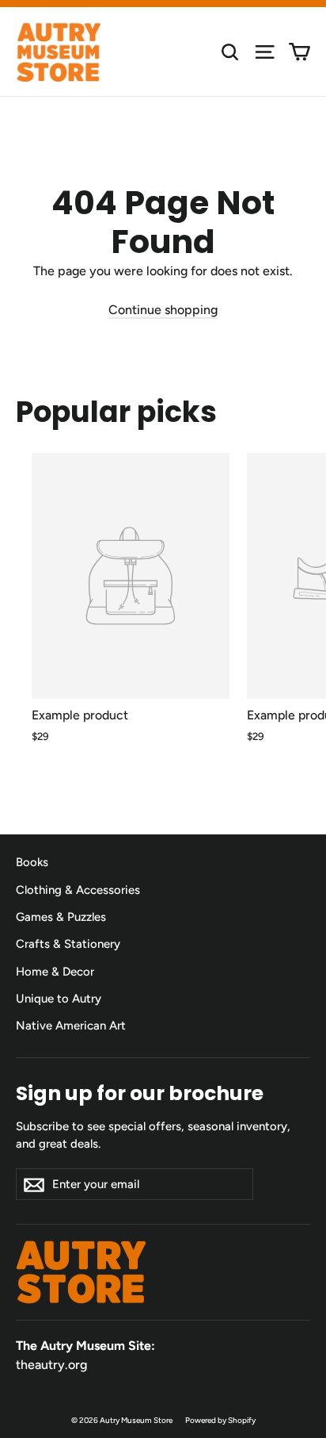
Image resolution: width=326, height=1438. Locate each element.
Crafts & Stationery (68, 944)
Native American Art (71, 1025)
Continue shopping (163, 309)
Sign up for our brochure (139, 1092)
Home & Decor (55, 971)
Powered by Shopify (220, 1420)
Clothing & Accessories (78, 890)
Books (32, 862)
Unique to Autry (58, 998)
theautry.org (51, 1364)
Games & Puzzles (61, 917)
